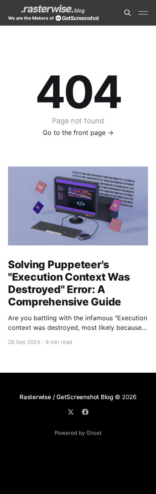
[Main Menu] (143, 13)
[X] (71, 412)
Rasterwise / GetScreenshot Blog (66, 397)
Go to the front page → (78, 133)
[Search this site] (127, 12)
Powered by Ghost (78, 433)
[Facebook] (85, 412)
